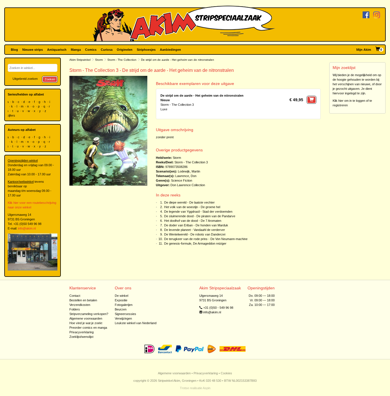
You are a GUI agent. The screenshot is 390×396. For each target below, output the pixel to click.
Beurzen (120, 309)
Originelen (124, 49)
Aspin (206, 388)
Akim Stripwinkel (80, 59)
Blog (14, 49)
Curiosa (106, 49)
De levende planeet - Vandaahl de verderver (194, 229)
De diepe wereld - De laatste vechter (189, 202)
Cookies (226, 373)
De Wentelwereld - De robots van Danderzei (194, 234)
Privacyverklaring (81, 332)
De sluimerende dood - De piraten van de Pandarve (199, 216)
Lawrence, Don (185, 176)
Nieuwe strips (32, 49)
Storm (99, 59)
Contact (74, 295)
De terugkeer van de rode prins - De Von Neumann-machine (206, 239)
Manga (76, 49)
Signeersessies (125, 314)
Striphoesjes (146, 49)
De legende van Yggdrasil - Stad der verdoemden (198, 211)
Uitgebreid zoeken (25, 78)
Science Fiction (181, 180)
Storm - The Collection (121, 59)
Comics (91, 49)
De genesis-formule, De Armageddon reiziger (195, 243)
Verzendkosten (79, 304)
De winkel (121, 295)
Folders (74, 309)
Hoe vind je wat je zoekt (85, 323)
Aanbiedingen (170, 49)
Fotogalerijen (123, 304)
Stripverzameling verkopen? (88, 314)
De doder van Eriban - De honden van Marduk (196, 225)
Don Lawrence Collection (187, 185)
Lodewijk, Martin (189, 171)
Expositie (121, 300)
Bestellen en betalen (83, 300)
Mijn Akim (363, 49)
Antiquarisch (57, 49)
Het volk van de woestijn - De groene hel (192, 207)
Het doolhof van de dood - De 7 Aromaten (192, 220)
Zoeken (50, 79)
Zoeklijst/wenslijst (81, 336)
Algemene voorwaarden (85, 318)
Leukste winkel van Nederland (135, 323)
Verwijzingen (123, 318)
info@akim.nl (27, 228)
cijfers (11, 115)
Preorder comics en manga (88, 327)
